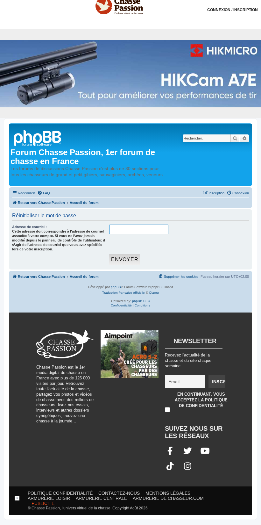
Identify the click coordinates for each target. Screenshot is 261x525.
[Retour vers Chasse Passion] (38, 137)
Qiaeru (154, 292)
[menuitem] (43, 193)
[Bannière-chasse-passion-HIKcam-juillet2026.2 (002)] (130, 73)
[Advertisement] (130, 510)
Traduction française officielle (123, 292)
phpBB (116, 287)
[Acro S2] (130, 357)
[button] (256, 5)
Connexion (232, 10)
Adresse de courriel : (29, 227)
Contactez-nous (119, 493)
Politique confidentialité (60, 493)
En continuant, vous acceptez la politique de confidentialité (201, 400)
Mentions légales (167, 493)
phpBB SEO (141, 301)
